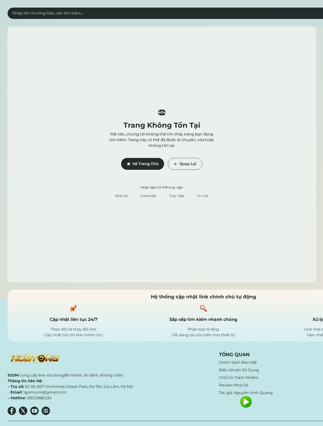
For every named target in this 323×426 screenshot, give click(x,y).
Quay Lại (187, 163)
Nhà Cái (121, 196)
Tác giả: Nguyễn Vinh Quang (246, 392)
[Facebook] (12, 411)
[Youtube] (34, 411)
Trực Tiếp (176, 196)
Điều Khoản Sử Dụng (239, 370)
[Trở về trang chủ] (34, 359)
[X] (23, 411)
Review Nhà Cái (233, 385)
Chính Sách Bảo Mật (238, 362)
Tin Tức (203, 196)
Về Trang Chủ (145, 163)
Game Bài (148, 196)
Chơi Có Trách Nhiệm (238, 377)
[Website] (46, 411)
